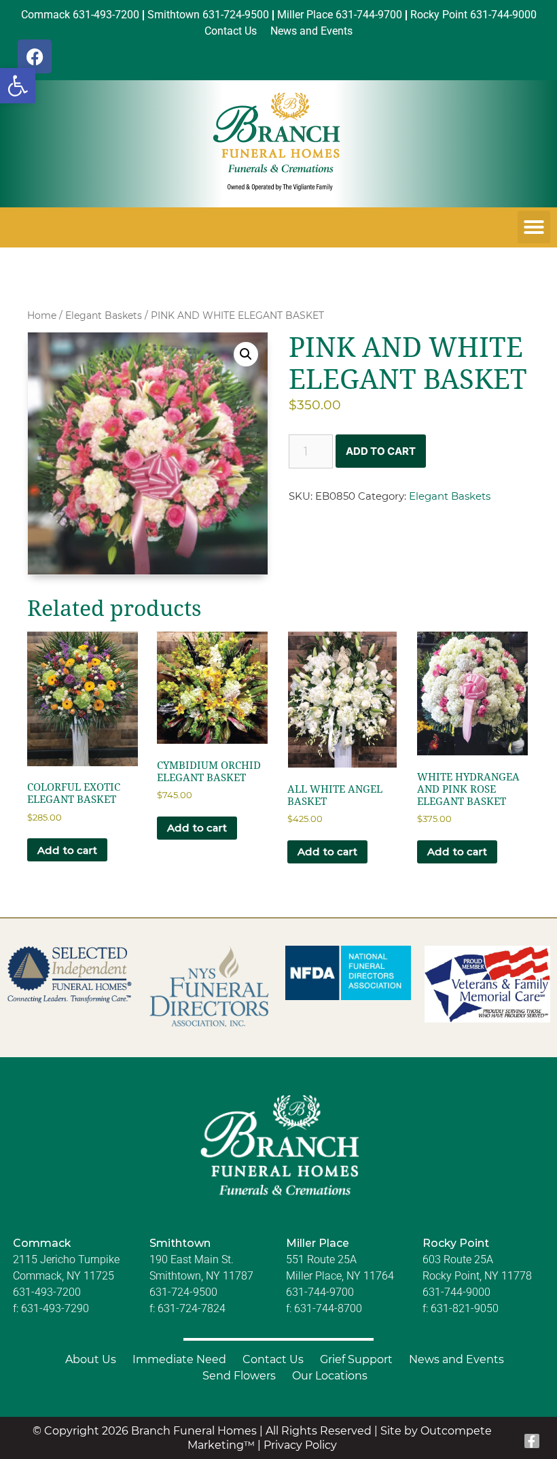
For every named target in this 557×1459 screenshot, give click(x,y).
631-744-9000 (456, 1292)
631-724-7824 (192, 1308)
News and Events (456, 1359)
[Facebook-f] (531, 1441)
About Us (90, 1359)
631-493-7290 (55, 1308)
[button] (17, 85)
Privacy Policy (300, 1445)
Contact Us (273, 1359)
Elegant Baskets (103, 315)
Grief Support (356, 1359)
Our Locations (329, 1375)
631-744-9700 (320, 1292)
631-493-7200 (47, 1292)
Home (41, 315)
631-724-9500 (183, 1292)
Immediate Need (179, 1359)
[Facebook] (35, 56)
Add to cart (381, 451)
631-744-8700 (328, 1308)
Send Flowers (239, 1375)
